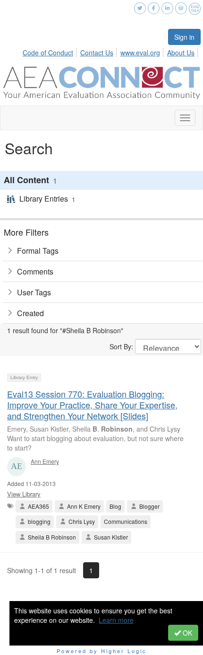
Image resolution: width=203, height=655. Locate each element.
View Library (24, 493)
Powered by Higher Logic (102, 651)
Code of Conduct (48, 52)
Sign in (184, 37)
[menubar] (111, 51)
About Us (181, 52)
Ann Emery (45, 461)
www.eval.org (140, 52)
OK (186, 632)
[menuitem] (50, 51)
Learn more (116, 620)
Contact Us (96, 52)
